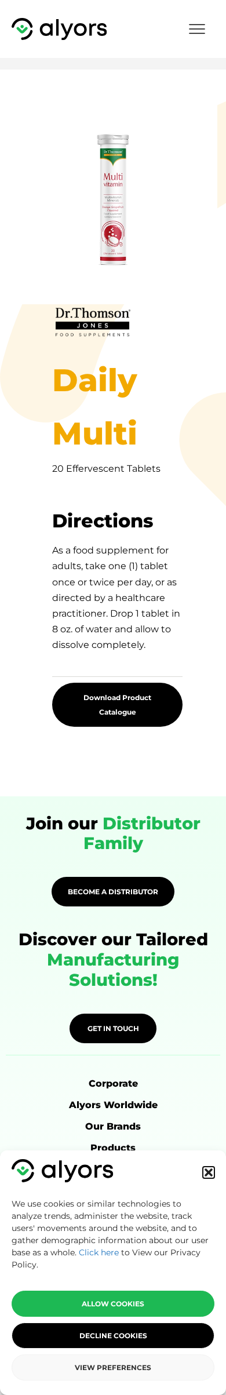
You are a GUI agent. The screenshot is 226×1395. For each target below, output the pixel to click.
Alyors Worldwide (113, 1104)
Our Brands (113, 1126)
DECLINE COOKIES (113, 1335)
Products (113, 1147)
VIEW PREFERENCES (113, 1367)
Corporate (113, 1083)
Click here (99, 1252)
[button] (208, 1172)
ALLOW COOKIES (113, 1303)
